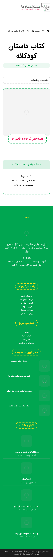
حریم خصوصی (26, 306)
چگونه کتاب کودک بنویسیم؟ (26, 533)
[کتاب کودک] (26, 468)
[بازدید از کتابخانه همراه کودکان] (26, 495)
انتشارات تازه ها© (30, 551)
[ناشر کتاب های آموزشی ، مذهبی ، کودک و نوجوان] (35, 7)
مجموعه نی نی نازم (23, 185)
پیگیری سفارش (26, 313)
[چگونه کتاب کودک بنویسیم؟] (26, 522)
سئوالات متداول (26, 310)
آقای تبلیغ (17, 554)
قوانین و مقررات (26, 303)
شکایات (26, 332)
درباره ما (26, 339)
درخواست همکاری (26, 343)
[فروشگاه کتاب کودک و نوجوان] (26, 441)
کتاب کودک (25, 176)
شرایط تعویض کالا (26, 299)
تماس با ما (26, 335)
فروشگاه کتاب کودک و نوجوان (26, 452)
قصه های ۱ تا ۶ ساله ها (23, 181)
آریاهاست (29, 554)
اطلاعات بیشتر (31, 116)
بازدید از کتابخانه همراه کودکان (26, 506)
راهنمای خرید (26, 296)
